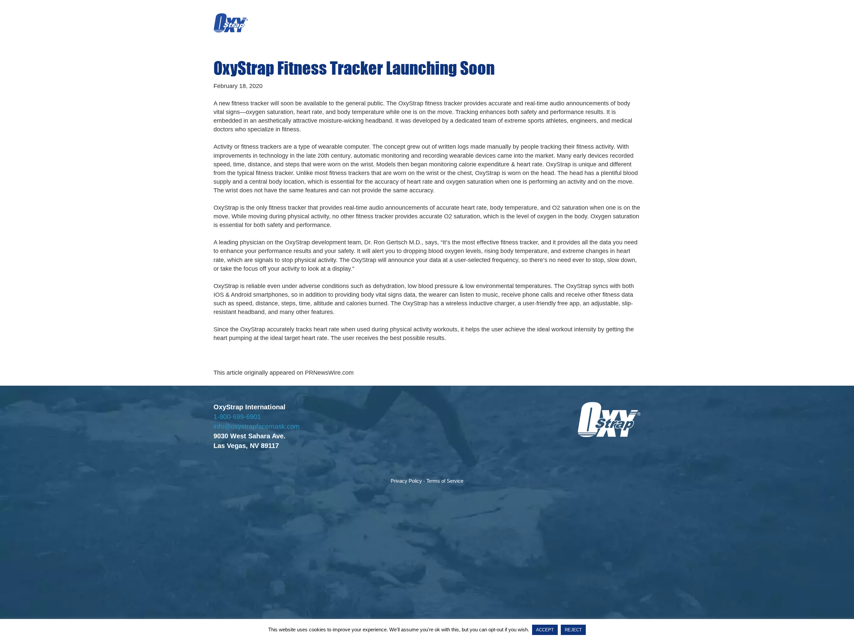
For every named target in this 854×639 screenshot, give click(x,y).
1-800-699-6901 (237, 416)
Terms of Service (444, 481)
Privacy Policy (406, 481)
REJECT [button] (573, 629)
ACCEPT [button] (545, 629)
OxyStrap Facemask (231, 23)
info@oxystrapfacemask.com (257, 426)
